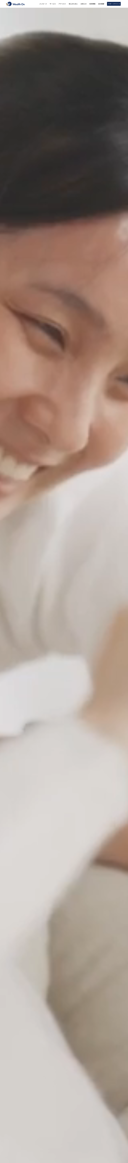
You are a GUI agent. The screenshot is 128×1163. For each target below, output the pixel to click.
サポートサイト (113, 4)
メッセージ (43, 4)
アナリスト (62, 4)
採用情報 (92, 4)
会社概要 (101, 4)
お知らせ (84, 4)
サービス (53, 4)
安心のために (73, 4)
